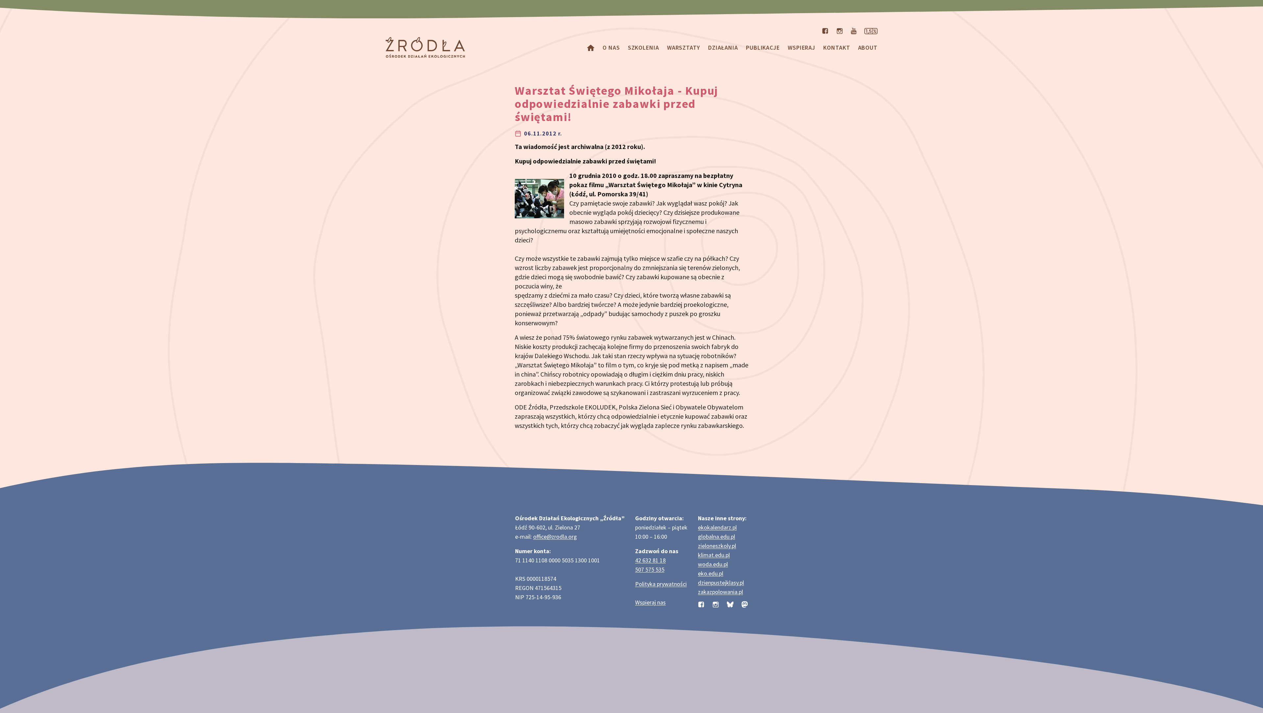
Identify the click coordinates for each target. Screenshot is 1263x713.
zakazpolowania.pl (720, 592)
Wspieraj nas (650, 602)
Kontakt (836, 47)
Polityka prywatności (661, 584)
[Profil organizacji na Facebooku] (825, 30)
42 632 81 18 (650, 560)
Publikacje (763, 47)
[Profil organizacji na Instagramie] (839, 30)
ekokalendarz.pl (717, 527)
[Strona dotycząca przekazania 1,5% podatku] (871, 30)
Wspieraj (801, 47)
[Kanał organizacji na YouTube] (853, 30)
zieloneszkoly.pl (717, 546)
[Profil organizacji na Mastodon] (744, 603)
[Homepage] (591, 47)
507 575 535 (649, 569)
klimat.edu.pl (714, 555)
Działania (723, 47)
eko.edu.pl (710, 573)
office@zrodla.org (555, 536)
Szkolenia (643, 47)
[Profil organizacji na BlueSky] (730, 603)
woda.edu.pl (713, 564)
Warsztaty (683, 47)
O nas (611, 47)
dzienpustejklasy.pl (721, 582)
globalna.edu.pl (716, 536)
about (868, 47)
